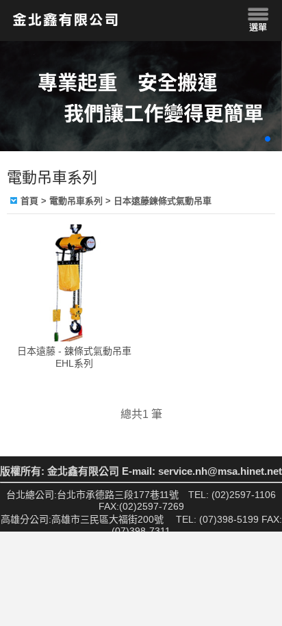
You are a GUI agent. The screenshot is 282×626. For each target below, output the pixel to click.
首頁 (29, 201)
